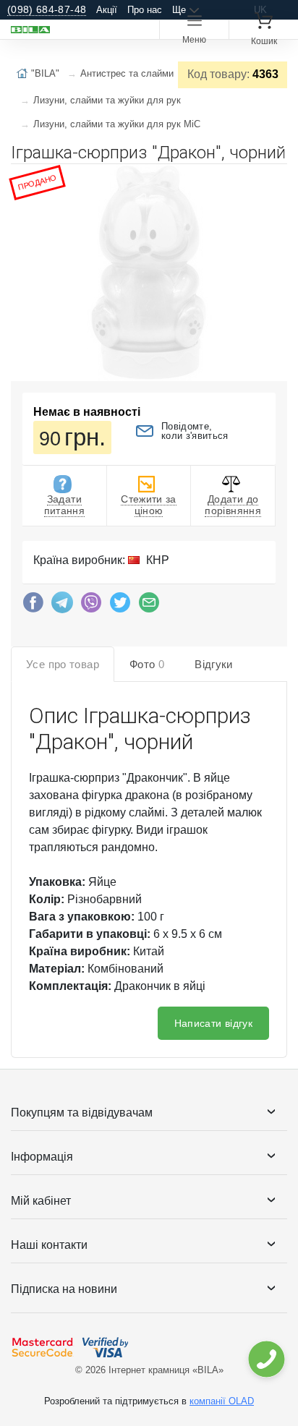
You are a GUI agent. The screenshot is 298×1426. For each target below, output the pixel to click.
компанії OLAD (222, 1401)
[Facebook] (33, 606)
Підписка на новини (64, 1289)
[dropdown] (265, 1359)
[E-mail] (149, 606)
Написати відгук (213, 1023)
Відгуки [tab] (214, 664)
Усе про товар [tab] (62, 664)
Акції (106, 9)
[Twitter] (120, 606)
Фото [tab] (146, 664)
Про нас (144, 9)
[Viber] (91, 606)
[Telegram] (62, 606)
